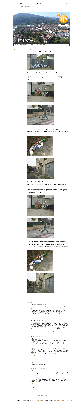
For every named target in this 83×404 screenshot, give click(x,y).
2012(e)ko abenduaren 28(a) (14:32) (39, 358)
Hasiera (16, 44)
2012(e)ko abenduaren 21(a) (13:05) (42, 320)
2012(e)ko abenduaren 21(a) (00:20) (40, 304)
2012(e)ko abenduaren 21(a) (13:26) (41, 336)
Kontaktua (42, 44)
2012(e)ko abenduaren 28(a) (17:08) (39, 368)
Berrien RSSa (60, 400)
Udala (32, 44)
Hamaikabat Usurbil (30, 3)
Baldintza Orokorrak (36, 400)
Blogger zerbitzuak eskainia (42, 395)
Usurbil (36, 44)
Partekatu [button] (15, 49)
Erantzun (33, 317)
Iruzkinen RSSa (68, 400)
